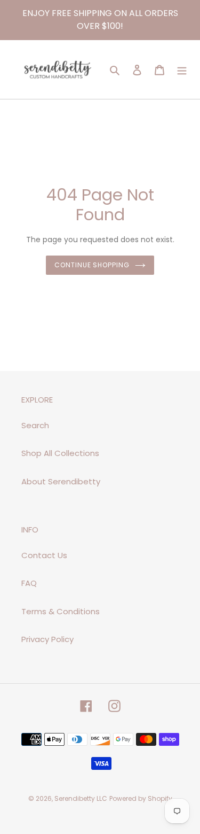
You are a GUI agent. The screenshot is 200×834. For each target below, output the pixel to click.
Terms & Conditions (60, 611)
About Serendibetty (60, 481)
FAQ (29, 583)
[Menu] (182, 69)
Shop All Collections (60, 453)
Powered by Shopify (140, 798)
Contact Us (44, 555)
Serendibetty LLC (80, 798)
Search (35, 425)
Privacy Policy (47, 639)
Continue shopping (92, 264)
